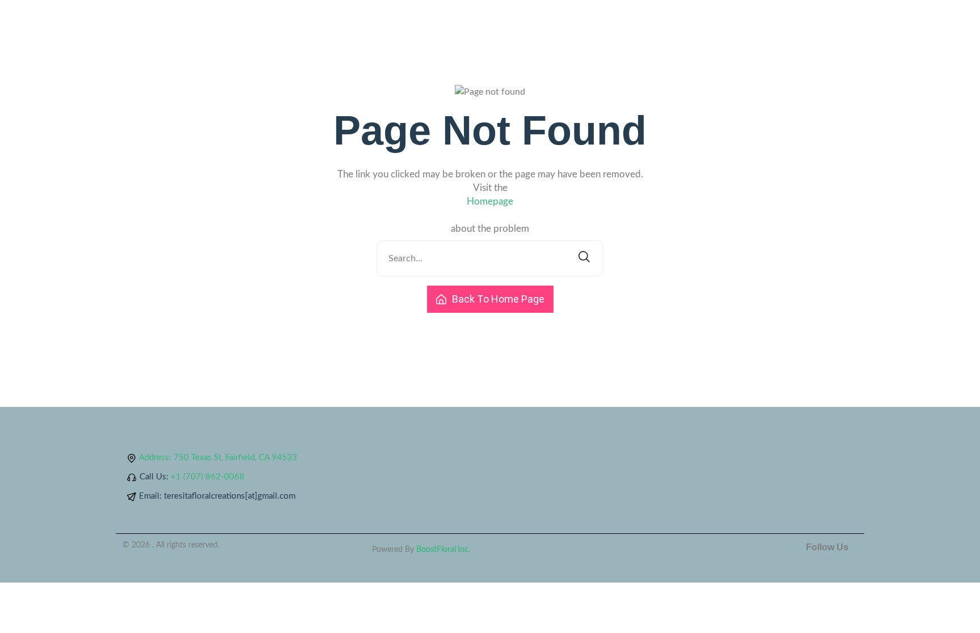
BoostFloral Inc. (443, 550)
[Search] (584, 258)
